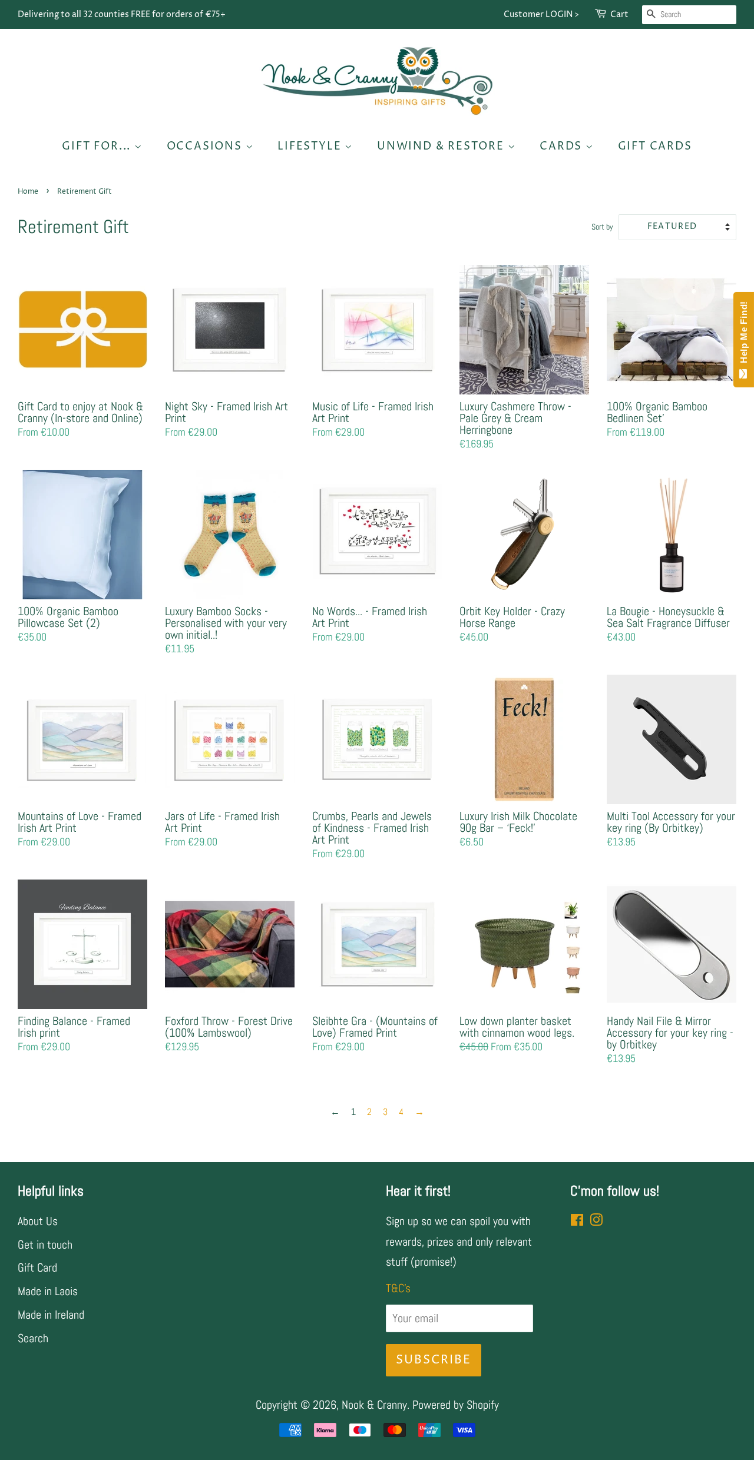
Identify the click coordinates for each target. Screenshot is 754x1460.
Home (28, 192)
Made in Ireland (51, 1314)
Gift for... (98, 146)
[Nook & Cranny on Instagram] (596, 1221)
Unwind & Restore (442, 146)
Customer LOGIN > (541, 14)
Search (33, 1338)
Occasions (206, 146)
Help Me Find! (744, 335)
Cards (563, 146)
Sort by (602, 226)
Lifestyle (311, 146)
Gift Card (37, 1267)
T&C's (398, 1288)
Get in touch (45, 1244)
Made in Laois (48, 1291)
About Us (38, 1221)
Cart (619, 14)
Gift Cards (655, 146)
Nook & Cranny (374, 1404)
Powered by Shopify (455, 1404)
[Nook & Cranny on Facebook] (577, 1221)
